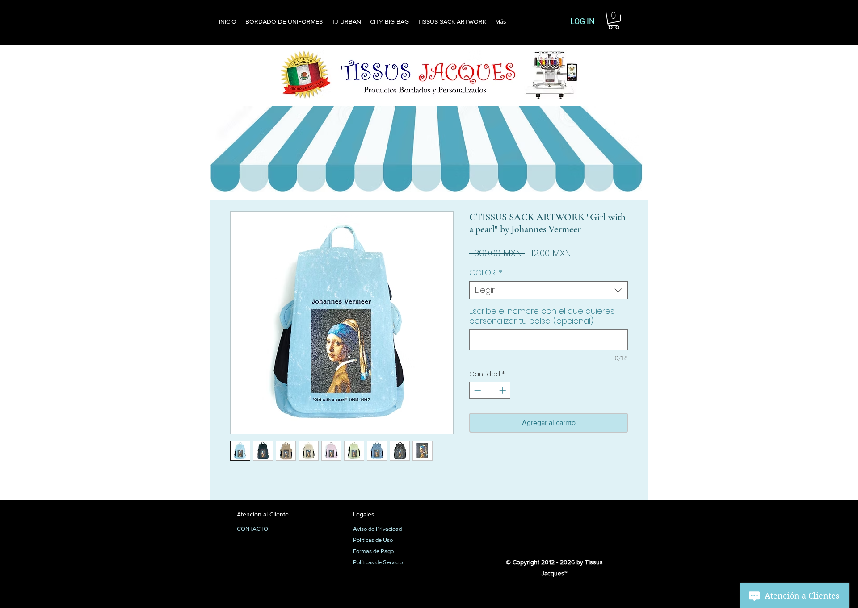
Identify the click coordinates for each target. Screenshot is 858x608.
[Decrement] (477, 390)
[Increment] (503, 390)
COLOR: (485, 273)
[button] (613, 20)
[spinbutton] (490, 390)
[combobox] (548, 290)
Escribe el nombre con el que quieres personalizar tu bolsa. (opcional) (541, 316)
